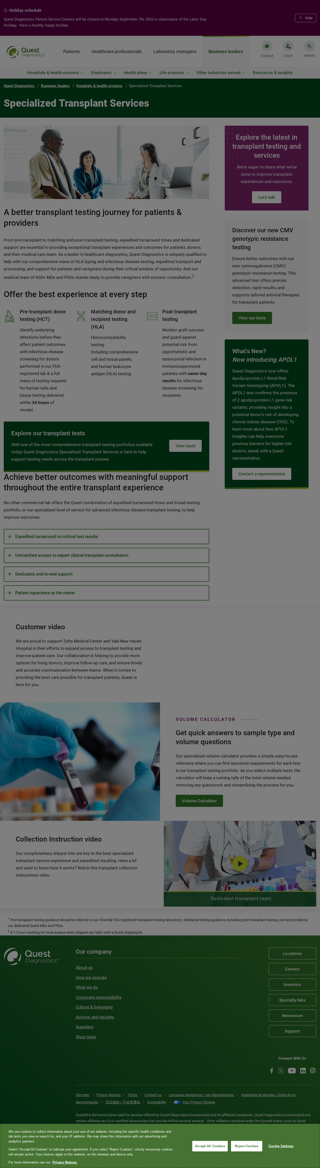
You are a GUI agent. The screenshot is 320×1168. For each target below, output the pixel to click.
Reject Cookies (246, 1146)
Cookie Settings (281, 1146)
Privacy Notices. (65, 1162)
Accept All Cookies (210, 1146)
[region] (160, 1146)
